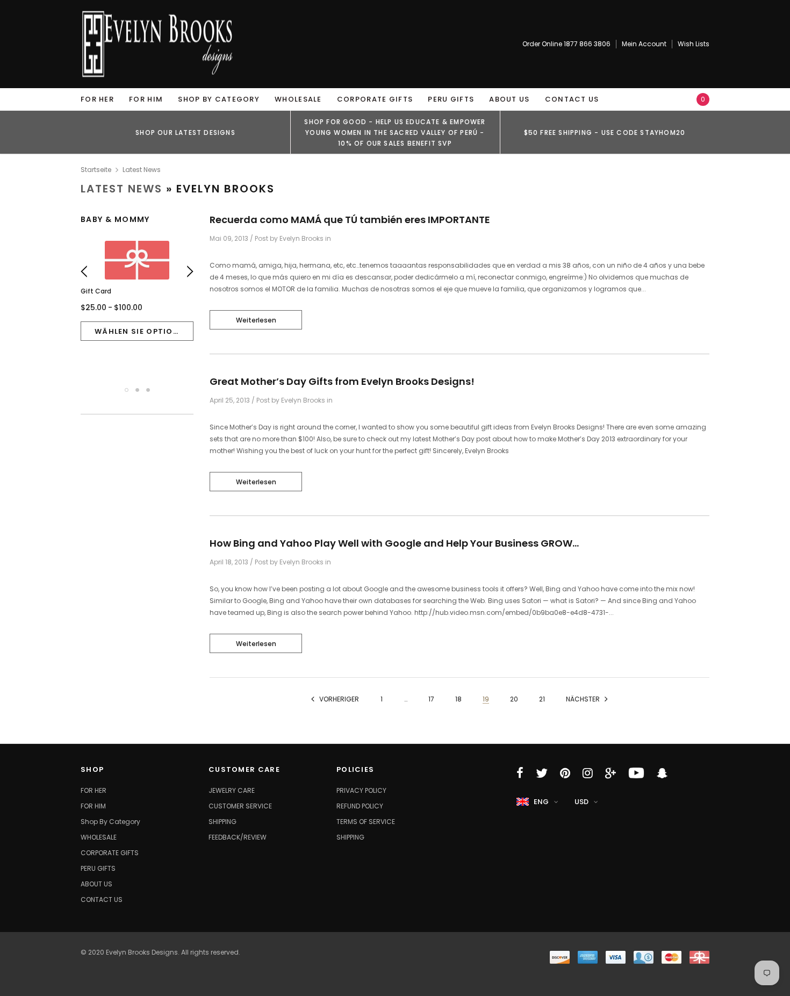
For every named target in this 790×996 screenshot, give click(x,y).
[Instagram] (588, 773)
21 (542, 699)
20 (514, 699)
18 (458, 699)
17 (431, 699)
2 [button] (137, 390)
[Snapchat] (662, 773)
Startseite (96, 169)
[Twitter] (542, 773)
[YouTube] (636, 773)
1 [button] (126, 390)
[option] (185, 132)
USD (581, 802)
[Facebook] (519, 773)
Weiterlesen (256, 320)
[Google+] (610, 773)
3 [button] (148, 390)
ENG (541, 802)
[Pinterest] (565, 773)
